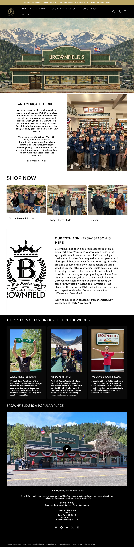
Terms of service (64, 544)
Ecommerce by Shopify (36, 544)
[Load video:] (67, 449)
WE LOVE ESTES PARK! (23, 376)
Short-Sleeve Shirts (20, 218)
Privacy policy (77, 544)
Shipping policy (90, 544)
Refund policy (51, 544)
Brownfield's (17, 544)
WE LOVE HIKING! (61, 376)
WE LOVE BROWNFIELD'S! (106, 376)
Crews (94, 219)
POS (23, 544)
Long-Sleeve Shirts (60, 219)
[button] (33, 9)
